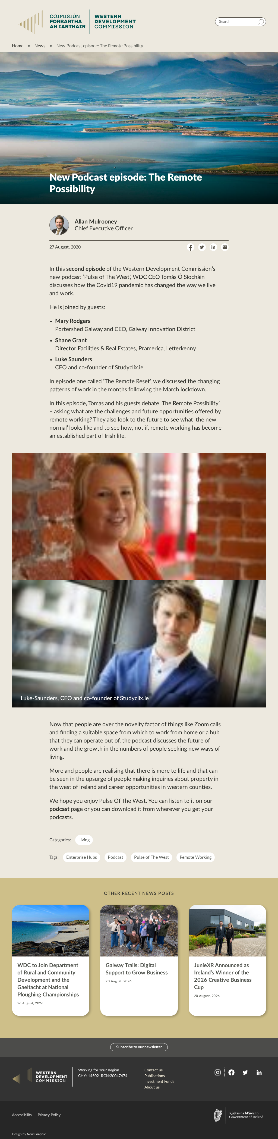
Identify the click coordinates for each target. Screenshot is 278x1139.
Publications (154, 1076)
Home (17, 46)
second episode (85, 269)
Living (84, 840)
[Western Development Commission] (77, 22)
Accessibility (22, 1115)
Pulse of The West (151, 857)
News (39, 46)
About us (152, 1087)
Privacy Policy (49, 1115)
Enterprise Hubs (81, 857)
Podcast (115, 857)
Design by (29, 1134)
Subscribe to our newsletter (139, 1047)
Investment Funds (159, 1082)
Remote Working (195, 857)
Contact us (153, 1070)
